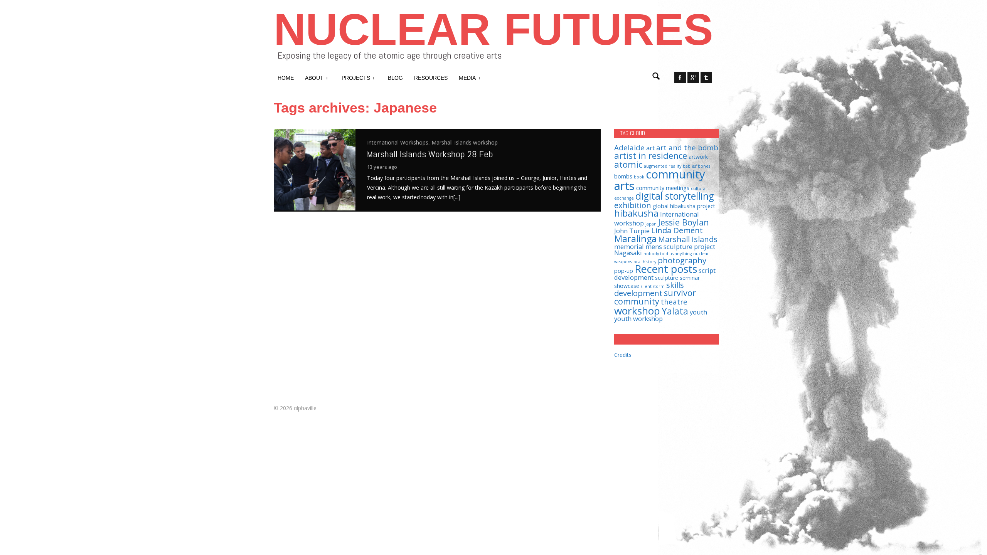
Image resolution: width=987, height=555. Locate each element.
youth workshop (638, 318)
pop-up (623, 270)
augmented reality (662, 166)
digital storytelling (674, 196)
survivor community (655, 297)
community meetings (662, 188)
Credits (623, 354)
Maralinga (635, 238)
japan (651, 224)
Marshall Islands (688, 239)
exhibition (632, 205)
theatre (674, 301)
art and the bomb (687, 147)
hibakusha (636, 213)
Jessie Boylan (683, 222)
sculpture (666, 277)
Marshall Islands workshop (464, 142)
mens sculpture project (680, 246)
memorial (629, 246)
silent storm (653, 286)
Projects (358, 78)
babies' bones (696, 166)
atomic (628, 164)
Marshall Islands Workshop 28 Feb (430, 154)
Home (286, 78)
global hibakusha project (684, 206)
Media (470, 78)
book (639, 177)
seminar (690, 277)
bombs (623, 176)
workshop (637, 311)
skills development (649, 288)
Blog (395, 78)
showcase (626, 285)
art (650, 147)
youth (698, 312)
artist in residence (650, 155)
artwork (698, 156)
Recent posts (666, 269)
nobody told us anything (667, 253)
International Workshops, (399, 142)
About (316, 78)
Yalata (675, 311)
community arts (659, 179)
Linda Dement (677, 230)
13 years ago (382, 166)
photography (682, 260)
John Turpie (632, 230)
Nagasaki (628, 252)
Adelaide (629, 147)
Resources (431, 78)
